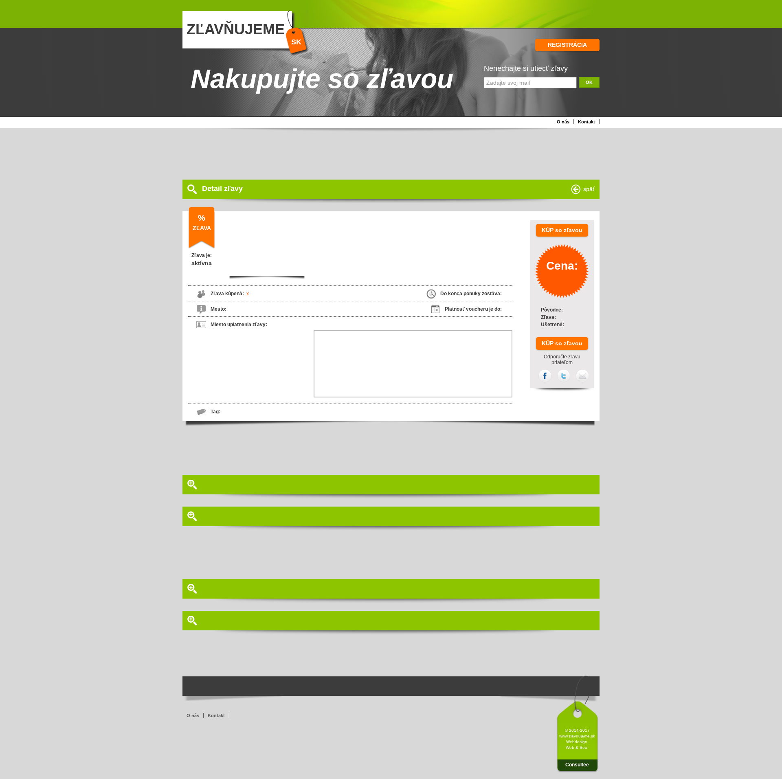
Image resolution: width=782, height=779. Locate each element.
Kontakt (586, 121)
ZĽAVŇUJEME (236, 29)
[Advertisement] (380, 153)
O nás (563, 121)
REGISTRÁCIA (567, 45)
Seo (583, 747)
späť (589, 189)
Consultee (577, 765)
